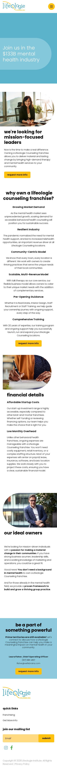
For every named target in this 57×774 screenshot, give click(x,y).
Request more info (28, 343)
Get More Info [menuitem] (10, 720)
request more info (17, 174)
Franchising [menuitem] (9, 714)
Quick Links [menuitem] (10, 708)
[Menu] (51, 6)
